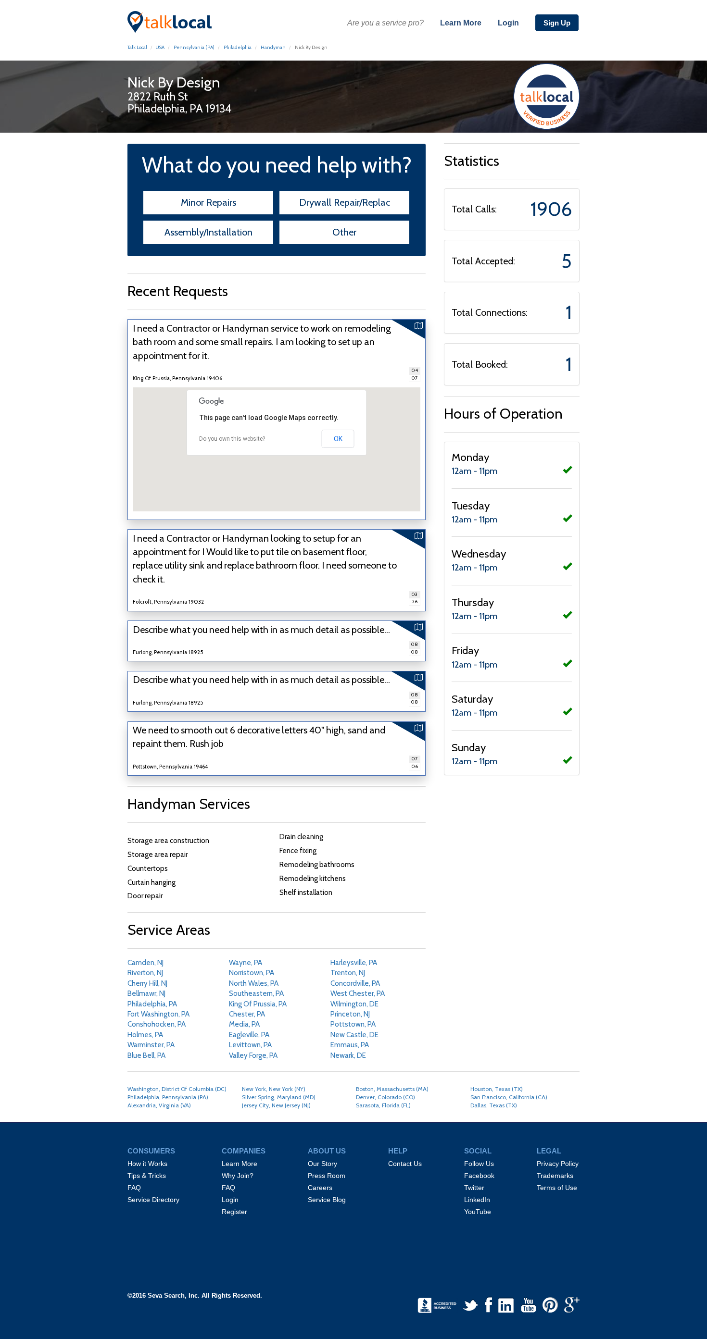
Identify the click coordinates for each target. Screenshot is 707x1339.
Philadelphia (238, 47)
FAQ (134, 1187)
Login (508, 23)
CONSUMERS (151, 1151)
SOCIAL (478, 1151)
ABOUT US (327, 1151)
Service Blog (327, 1199)
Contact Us (405, 1163)
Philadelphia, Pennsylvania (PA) (167, 1097)
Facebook (479, 1175)
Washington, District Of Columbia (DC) (177, 1088)
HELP (397, 1151)
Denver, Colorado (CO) (385, 1097)
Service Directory (153, 1199)
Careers (320, 1187)
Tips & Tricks (146, 1175)
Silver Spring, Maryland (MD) (279, 1097)
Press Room (326, 1175)
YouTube (477, 1211)
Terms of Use (557, 1187)
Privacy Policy (558, 1163)
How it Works (147, 1163)
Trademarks (555, 1175)
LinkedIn (477, 1199)
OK (338, 439)
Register (234, 1211)
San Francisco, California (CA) (508, 1097)
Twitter (474, 1187)
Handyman (273, 47)
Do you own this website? (232, 438)
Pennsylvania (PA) (194, 47)
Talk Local (137, 47)
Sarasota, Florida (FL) (383, 1105)
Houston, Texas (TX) (496, 1088)
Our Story (322, 1163)
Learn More (460, 23)
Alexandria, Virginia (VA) (159, 1105)
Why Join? (237, 1175)
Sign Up (556, 23)
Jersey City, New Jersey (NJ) (276, 1105)
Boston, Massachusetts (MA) (392, 1088)
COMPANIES (243, 1151)
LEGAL (549, 1151)
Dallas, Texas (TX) (493, 1105)
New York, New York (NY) (273, 1088)
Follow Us (479, 1163)
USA (159, 47)
